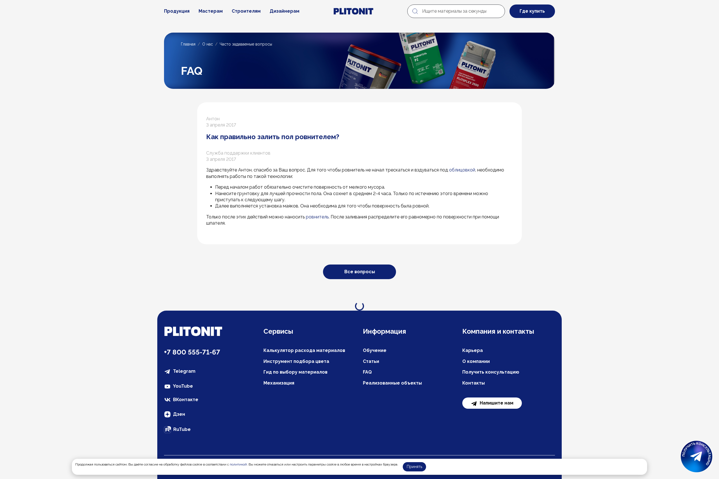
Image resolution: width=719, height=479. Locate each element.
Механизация (278, 383)
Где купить (532, 11)
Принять (414, 466)
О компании (476, 361)
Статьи (371, 361)
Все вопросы (359, 271)
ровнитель (317, 217)
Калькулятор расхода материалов (304, 350)
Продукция (177, 11)
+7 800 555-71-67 (192, 352)
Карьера (472, 350)
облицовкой (462, 170)
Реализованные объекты (392, 383)
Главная (188, 44)
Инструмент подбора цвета (296, 361)
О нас (207, 44)
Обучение (374, 350)
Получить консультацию (490, 372)
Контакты (473, 383)
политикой (238, 464)
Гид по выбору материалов (295, 372)
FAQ (367, 372)
